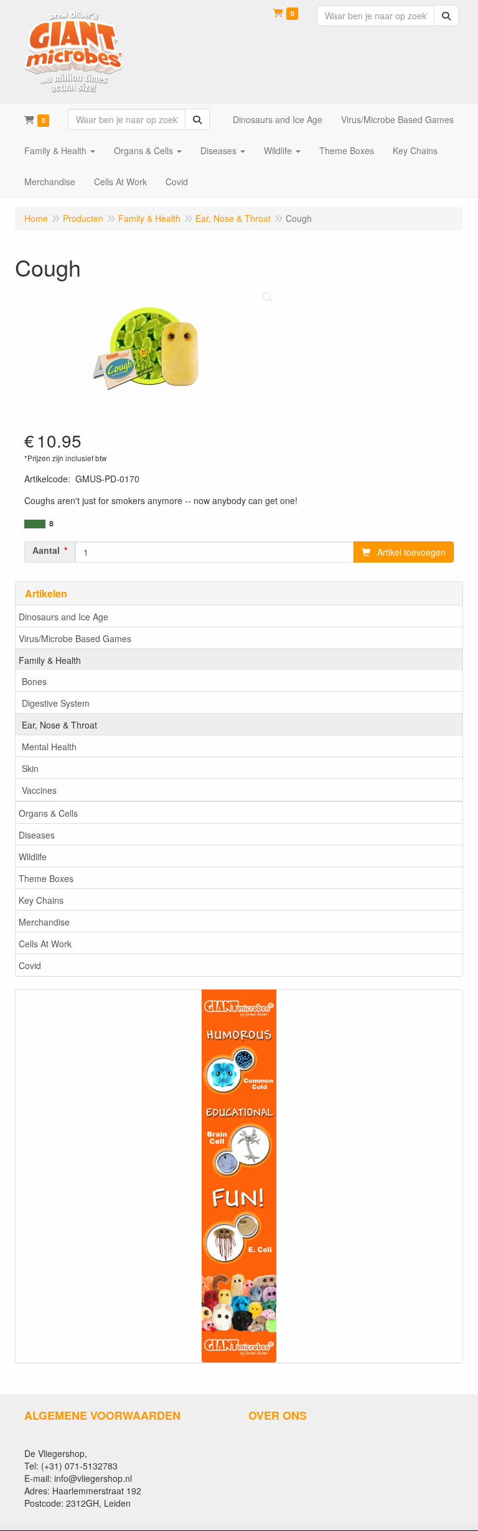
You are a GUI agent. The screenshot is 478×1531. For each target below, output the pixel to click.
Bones (34, 681)
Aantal (46, 550)
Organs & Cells (48, 813)
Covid (30, 965)
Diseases (37, 835)
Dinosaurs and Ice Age (63, 616)
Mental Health (49, 746)
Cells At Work (45, 943)
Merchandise (44, 922)
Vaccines (39, 790)
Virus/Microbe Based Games (75, 638)
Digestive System (56, 703)
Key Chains (41, 900)
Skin (30, 768)
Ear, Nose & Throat (59, 725)
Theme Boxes (46, 878)
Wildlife (33, 856)
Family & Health (50, 660)
